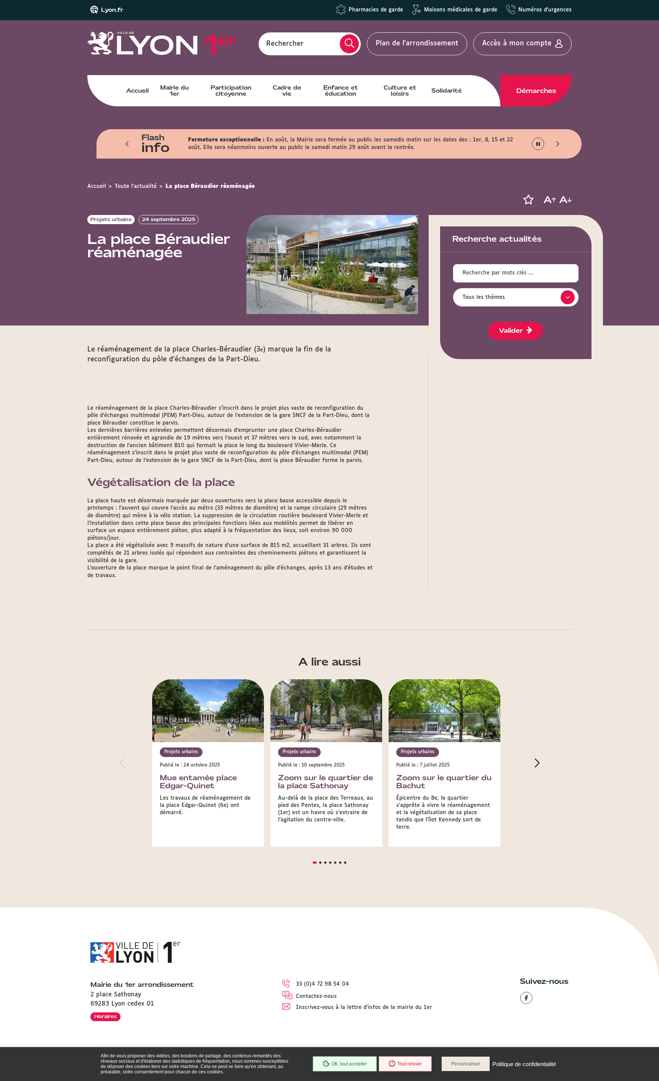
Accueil (137, 91)
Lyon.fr (112, 10)
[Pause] (538, 144)
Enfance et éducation (340, 91)
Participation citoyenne (231, 91)
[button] (127, 143)
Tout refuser (409, 1064)
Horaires (105, 1016)
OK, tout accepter (349, 1064)
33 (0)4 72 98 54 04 (322, 984)
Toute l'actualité (136, 186)
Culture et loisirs (400, 91)
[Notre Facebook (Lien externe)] (526, 998)
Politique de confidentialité (524, 1064)
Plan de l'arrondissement (417, 43)
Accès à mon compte (516, 43)
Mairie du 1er (174, 91)
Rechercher (285, 43)
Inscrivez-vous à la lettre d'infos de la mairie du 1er (364, 1007)
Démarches (536, 90)
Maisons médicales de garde (460, 10)
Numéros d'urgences (545, 10)
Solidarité (446, 91)
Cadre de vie (287, 91)
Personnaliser (465, 1064)
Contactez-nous (316, 996)
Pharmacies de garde (376, 10)
